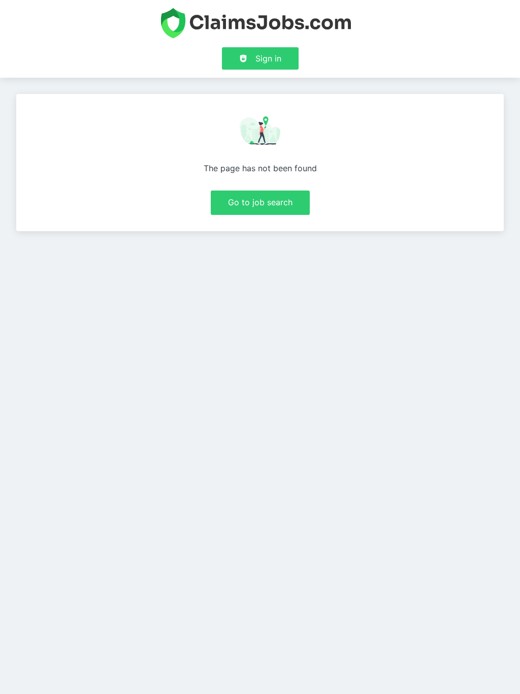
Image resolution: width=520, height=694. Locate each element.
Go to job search (260, 202)
